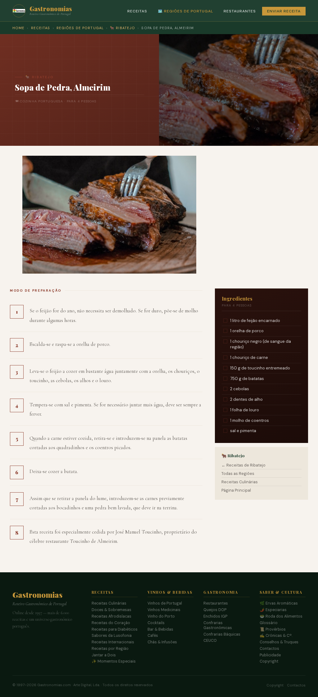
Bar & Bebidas (160, 629)
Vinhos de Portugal (165, 603)
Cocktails (156, 622)
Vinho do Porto (161, 616)
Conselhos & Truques (279, 642)
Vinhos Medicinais (164, 609)
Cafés (153, 635)
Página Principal (236, 490)
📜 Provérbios (273, 629)
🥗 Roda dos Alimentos (281, 616)
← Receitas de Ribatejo (243, 465)
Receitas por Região (110, 648)
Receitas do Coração (111, 622)
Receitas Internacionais (113, 642)
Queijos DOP (214, 609)
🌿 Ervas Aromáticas (279, 603)
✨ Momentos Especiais (114, 661)
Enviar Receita (284, 11)
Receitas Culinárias (239, 482)
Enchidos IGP (215, 616)
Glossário (269, 622)
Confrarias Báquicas (221, 634)
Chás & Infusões (162, 642)
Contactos (269, 648)
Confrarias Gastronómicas (217, 625)
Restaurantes (240, 11)
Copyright (269, 661)
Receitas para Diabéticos (115, 629)
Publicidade (270, 655)
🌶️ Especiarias (273, 609)
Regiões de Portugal (80, 28)
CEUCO (210, 640)
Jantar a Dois (104, 655)
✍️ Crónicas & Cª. (276, 635)
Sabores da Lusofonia (112, 635)
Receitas (137, 11)
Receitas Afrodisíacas (111, 616)
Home (18, 28)
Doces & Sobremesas (111, 609)
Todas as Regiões (237, 473)
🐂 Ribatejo (122, 28)
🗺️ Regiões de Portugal (185, 11)
